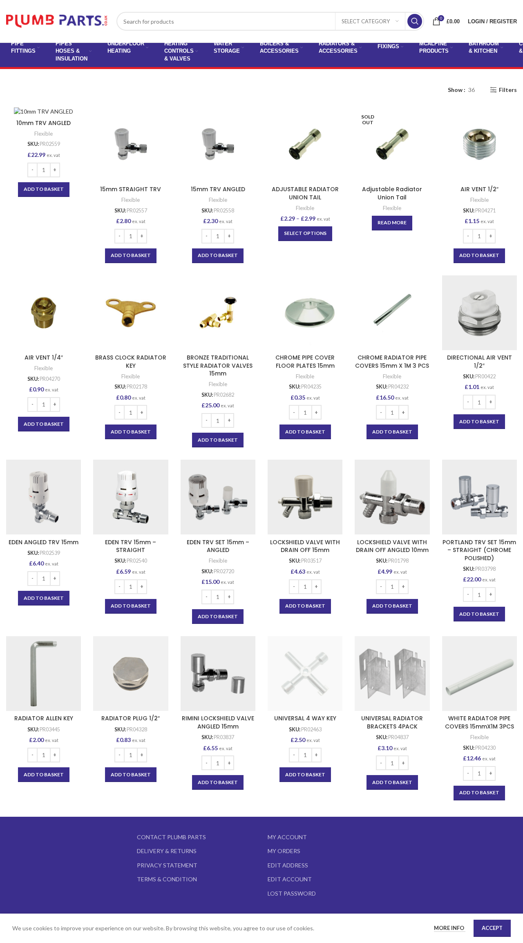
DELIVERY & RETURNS (167, 850)
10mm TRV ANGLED (43, 123)
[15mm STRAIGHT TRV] (130, 144)
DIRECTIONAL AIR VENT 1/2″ (479, 361)
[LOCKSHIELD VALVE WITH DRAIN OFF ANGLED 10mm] (392, 497)
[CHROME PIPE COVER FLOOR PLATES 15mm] (305, 312)
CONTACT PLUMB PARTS (171, 837)
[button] (43, 189)
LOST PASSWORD (292, 893)
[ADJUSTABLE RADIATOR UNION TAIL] (305, 144)
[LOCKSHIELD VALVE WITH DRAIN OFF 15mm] (305, 497)
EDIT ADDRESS (288, 865)
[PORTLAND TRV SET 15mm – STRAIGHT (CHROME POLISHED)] (479, 497)
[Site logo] (57, 20)
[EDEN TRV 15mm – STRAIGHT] (130, 497)
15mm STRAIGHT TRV (130, 189)
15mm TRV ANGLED (218, 189)
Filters (508, 90)
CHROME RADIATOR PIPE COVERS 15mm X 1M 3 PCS (392, 361)
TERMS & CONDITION (167, 879)
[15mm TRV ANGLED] (218, 144)
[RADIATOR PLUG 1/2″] (130, 673)
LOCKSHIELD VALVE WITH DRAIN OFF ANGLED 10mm (392, 546)
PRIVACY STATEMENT (167, 865)
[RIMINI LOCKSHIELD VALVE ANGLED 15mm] (218, 673)
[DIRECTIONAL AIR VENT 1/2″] (479, 312)
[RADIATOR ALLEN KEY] (43, 673)
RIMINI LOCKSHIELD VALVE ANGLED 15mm (218, 722)
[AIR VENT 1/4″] (43, 312)
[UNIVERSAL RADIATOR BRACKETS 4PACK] (392, 673)
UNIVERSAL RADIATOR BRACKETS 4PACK (392, 722)
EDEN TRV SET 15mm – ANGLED (218, 546)
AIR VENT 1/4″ (44, 357)
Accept (492, 928)
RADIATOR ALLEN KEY (43, 718)
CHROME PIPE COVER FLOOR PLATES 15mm (305, 361)
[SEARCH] (414, 21)
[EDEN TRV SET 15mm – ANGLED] (218, 497)
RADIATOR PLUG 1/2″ (130, 718)
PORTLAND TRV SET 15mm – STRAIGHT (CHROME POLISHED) (479, 550)
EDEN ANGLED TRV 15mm (43, 542)
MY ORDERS (284, 850)
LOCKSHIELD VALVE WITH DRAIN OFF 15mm (305, 546)
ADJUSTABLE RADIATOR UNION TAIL (305, 193)
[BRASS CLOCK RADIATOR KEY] (130, 312)
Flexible (43, 133)
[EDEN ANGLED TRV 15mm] (43, 497)
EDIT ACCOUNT (290, 879)
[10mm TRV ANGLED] (43, 111)
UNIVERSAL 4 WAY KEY (305, 718)
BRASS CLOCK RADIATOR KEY (130, 361)
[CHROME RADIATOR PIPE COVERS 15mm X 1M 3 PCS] (392, 312)
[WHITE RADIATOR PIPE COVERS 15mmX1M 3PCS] (479, 673)
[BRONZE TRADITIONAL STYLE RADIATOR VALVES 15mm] (218, 312)
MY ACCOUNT (287, 837)
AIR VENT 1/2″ (479, 189)
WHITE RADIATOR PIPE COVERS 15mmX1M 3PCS (479, 722)
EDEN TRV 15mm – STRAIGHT (130, 546)
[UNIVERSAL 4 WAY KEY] (305, 673)
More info (449, 928)
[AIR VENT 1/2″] (479, 144)
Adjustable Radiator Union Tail (392, 193)
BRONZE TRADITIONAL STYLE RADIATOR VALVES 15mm (218, 365)
